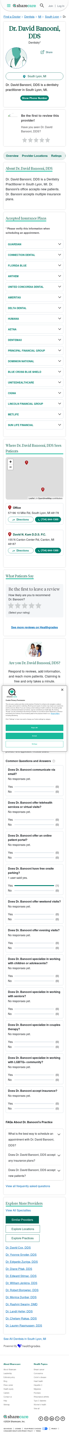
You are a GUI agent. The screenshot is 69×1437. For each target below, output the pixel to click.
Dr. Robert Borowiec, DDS (22, 1290)
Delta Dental (17, 308)
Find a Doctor (12, 17)
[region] (34, 718)
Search (42, 5)
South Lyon (52, 17)
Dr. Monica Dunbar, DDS (21, 1297)
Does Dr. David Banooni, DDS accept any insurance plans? (31, 1158)
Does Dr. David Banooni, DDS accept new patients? (31, 1173)
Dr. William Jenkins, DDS (21, 1283)
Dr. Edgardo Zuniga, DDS (22, 1262)
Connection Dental (21, 255)
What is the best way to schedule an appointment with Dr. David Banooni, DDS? (31, 1139)
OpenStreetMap (45, 498)
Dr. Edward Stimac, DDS (21, 1276)
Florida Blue (17, 265)
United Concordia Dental (26, 286)
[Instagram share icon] (46, 1420)
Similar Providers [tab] (22, 1220)
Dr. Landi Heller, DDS (19, 1311)
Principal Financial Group (26, 350)
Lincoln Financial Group (25, 403)
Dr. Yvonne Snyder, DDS (21, 1255)
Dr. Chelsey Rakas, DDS (21, 1318)
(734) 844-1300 (49, 519)
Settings (34, 744)
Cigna (12, 393)
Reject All (34, 728)
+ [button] (10, 462)
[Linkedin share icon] (51, 1420)
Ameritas (14, 297)
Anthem (13, 276)
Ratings (56, 156)
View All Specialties (18, 1210)
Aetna (12, 329)
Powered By (10, 1346)
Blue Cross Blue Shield (24, 372)
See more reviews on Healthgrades (34, 627)
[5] (48, 139)
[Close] (62, 689)
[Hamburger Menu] (9, 5)
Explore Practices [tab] (23, 1238)
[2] (30, 139)
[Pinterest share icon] (62, 1420)
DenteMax (15, 340)
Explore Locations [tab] (23, 1229)
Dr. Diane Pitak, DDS (19, 1269)
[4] (42, 139)
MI (39, 17)
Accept (34, 736)
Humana (13, 318)
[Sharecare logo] (34, 1416)
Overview (12, 156)
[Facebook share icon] (41, 1420)
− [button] (10, 467)
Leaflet (31, 498)
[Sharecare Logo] (24, 5)
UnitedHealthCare (21, 382)
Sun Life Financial (20, 425)
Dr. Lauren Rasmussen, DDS (24, 1325)
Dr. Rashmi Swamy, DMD (22, 1304)
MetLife (13, 414)
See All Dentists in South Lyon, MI (25, 1339)
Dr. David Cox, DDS (18, 1247)
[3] (36, 139)
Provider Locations (35, 156)
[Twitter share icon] (57, 1420)
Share (49, 52)
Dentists (29, 17)
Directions (22, 519)
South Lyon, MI (36, 76)
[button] (53, 761)
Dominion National (21, 361)
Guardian (14, 244)
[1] (24, 139)
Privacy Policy (55, 713)
